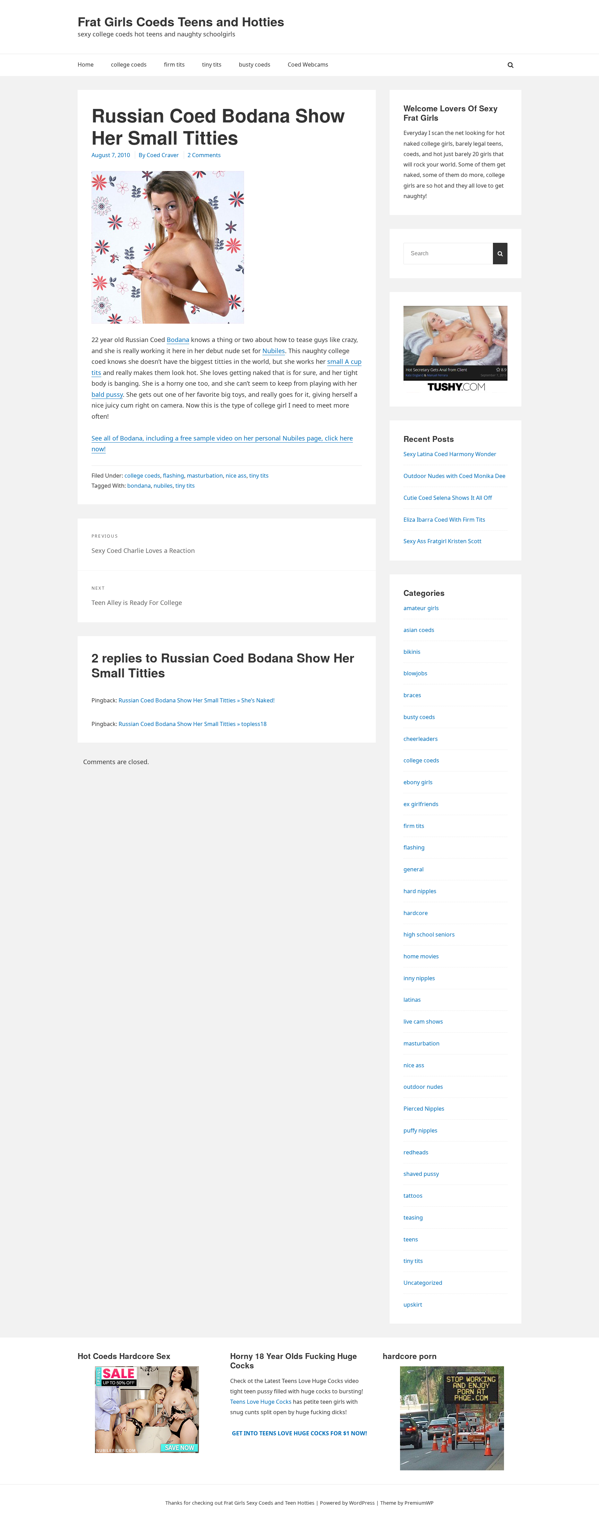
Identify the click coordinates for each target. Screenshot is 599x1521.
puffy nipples (420, 1130)
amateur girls (421, 608)
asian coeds (418, 630)
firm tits (413, 826)
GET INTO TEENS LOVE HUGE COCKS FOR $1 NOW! (299, 1433)
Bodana (178, 339)
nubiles (163, 485)
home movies (421, 956)
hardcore (415, 913)
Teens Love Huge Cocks (261, 1401)
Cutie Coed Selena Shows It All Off (447, 498)
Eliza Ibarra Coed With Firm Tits (444, 519)
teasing (413, 1217)
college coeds (142, 475)
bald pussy (107, 394)
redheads (415, 1152)
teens (410, 1239)
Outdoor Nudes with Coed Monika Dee (454, 476)
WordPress (362, 1502)
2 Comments (204, 155)
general (413, 869)
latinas (412, 999)
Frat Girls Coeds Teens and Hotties (181, 21)
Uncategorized (422, 1283)
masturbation (205, 475)
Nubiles (273, 351)
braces (412, 695)
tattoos (413, 1195)
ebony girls (418, 782)
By (159, 155)
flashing (173, 475)
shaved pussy (421, 1174)
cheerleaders (420, 739)
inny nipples (419, 978)
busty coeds (419, 717)
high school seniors (429, 934)
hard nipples (419, 891)
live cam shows (423, 1021)
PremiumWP (419, 1502)
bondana (139, 485)
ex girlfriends (421, 804)
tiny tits (259, 475)
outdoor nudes (423, 1087)
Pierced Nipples (423, 1108)
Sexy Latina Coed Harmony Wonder (449, 454)
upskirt (412, 1304)
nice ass (236, 475)
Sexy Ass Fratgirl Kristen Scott (442, 541)
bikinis (411, 652)
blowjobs (415, 673)
